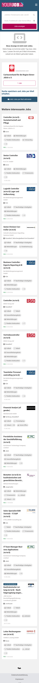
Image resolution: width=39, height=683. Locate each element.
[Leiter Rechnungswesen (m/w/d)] (19, 643)
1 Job (19, 83)
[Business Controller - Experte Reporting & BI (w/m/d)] (19, 277)
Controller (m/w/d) (11, 300)
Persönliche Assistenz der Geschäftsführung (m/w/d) (12, 439)
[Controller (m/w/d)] (19, 313)
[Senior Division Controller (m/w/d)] (19, 240)
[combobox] (17, 15)
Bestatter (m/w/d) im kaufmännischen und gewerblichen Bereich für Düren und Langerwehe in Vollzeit (12, 478)
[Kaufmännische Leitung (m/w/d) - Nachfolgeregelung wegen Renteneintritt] (19, 603)
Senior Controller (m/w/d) (10, 156)
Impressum (19, 679)
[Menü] (36, 4)
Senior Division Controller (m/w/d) (12, 228)
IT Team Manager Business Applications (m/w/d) (13, 550)
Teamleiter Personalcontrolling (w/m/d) (12, 373)
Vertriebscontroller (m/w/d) (11, 336)
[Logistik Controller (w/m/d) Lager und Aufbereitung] (19, 203)
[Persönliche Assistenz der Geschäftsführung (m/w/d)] (19, 451)
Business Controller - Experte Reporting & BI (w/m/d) (12, 265)
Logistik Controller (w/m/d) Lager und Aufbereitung (11, 191)
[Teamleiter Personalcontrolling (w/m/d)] (19, 385)
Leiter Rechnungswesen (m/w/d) (12, 632)
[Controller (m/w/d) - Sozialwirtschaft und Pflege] (19, 132)
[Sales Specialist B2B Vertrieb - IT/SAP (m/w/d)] (19, 524)
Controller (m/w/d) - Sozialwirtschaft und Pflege (12, 120)
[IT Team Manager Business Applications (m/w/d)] (19, 561)
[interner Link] (12, 5)
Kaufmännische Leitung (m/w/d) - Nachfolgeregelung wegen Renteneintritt (12, 590)
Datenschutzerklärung (19, 675)
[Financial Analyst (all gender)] (19, 417)
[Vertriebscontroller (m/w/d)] (19, 349)
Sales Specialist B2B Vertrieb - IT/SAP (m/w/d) (12, 514)
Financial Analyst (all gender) (12, 408)
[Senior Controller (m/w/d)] (19, 167)
